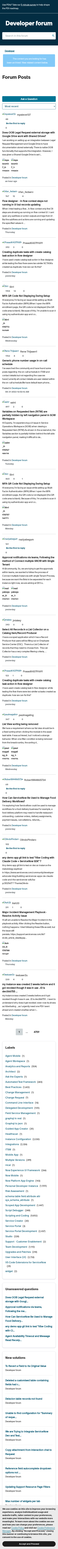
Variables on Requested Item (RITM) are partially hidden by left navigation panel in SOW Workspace (29, 415)
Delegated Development (19, 1107)
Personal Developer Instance (21, 1185)
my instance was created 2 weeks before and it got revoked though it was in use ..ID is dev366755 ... (28, 988)
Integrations (12, 1144)
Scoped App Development (20, 1205)
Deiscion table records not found (23, 1398)
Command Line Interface (19, 1102)
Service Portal (13, 1226)
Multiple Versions (15, 1159)
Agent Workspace (15, 1061)
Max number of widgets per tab (22, 1501)
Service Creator (14, 1220)
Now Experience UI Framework (22, 1170)
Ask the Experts (14, 1076)
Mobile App (11, 1154)
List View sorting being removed (20, 724)
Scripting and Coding (17, 1215)
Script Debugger (14, 1210)
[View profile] (9, 114)
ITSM (8, 1149)
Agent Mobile (13, 1055)
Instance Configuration (18, 1139)
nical (8, 1165)
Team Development (16, 1246)
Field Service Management (20, 1113)
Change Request (14, 1097)
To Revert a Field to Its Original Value (25, 1365)
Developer (10, 51)
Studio (8, 1236)
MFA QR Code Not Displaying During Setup (26, 295)
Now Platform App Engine (19, 1180)
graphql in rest (13, 1118)
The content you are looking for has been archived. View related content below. (27, 60)
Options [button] (54, 51)
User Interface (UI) (15, 1257)
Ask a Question (29, 98)
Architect (10, 1071)
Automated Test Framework (20, 1081)
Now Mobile (12, 1175)
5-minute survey (28, 4)
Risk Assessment (14, 1191)
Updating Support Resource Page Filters (27, 1486)
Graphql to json (14, 1123)
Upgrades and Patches (18, 1251)
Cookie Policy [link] (17, 1527)
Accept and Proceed (29, 1544)
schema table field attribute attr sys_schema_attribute (22, 1198)
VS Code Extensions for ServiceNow (25, 1262)
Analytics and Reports (17, 1066)
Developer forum (19, 177)
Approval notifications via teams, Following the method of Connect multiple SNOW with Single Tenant (28, 561)
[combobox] (29, 35)
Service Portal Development (21, 1231)
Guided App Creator (16, 1128)
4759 (36, 1031)
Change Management (17, 1092)
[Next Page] (46, 1032)
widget (9, 1271)
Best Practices (13, 1087)
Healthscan (11, 1133)
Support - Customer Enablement (23, 1241)
